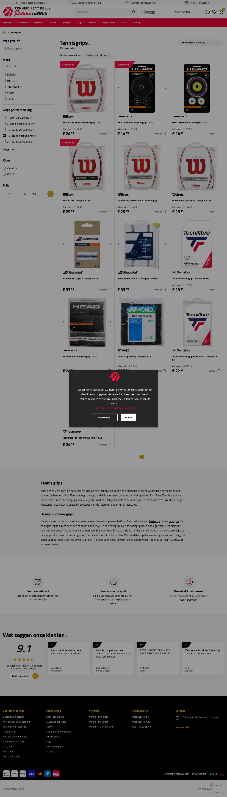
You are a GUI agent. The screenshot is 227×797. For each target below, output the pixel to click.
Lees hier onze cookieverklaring (115, 408)
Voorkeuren (104, 417)
